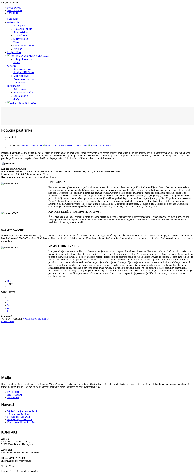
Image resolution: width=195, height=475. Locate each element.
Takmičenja (20, 35)
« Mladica (28, 318)
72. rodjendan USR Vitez (19, 414)
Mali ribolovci (21, 75)
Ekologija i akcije (22, 28)
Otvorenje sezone (23, 45)
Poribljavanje (20, 25)
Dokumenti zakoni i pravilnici (23, 80)
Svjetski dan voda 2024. (18, 416)
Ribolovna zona (22, 69)
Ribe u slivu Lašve (23, 92)
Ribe (9, 281)
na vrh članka (7, 321)
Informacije (13, 86)
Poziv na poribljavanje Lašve (21, 422)
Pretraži (32, 102)
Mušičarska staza (38, 55)
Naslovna (12, 18)
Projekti (17, 49)
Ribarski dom (20, 32)
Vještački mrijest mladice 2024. (22, 411)
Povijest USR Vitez (23, 72)
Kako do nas (20, 89)
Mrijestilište (14, 52)
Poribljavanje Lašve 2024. (19, 419)
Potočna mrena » (41, 318)
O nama (11, 65)
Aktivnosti (13, 22)
